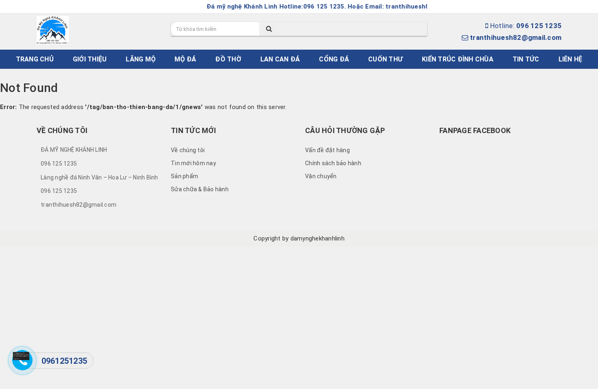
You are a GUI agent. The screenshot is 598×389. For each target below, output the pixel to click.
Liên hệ (571, 59)
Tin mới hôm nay (193, 163)
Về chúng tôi (188, 150)
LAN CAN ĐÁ (280, 59)
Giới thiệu (90, 59)
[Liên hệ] (21, 355)
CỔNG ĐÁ (334, 59)
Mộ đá (185, 59)
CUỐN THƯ (385, 59)
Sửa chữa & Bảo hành (200, 189)
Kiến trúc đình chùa (457, 59)
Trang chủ (35, 59)
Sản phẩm (184, 176)
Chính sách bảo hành (333, 163)
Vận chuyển (321, 176)
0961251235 (64, 361)
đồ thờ (228, 59)
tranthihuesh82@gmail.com (515, 37)
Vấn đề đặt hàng (327, 150)
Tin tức (526, 59)
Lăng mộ (140, 59)
